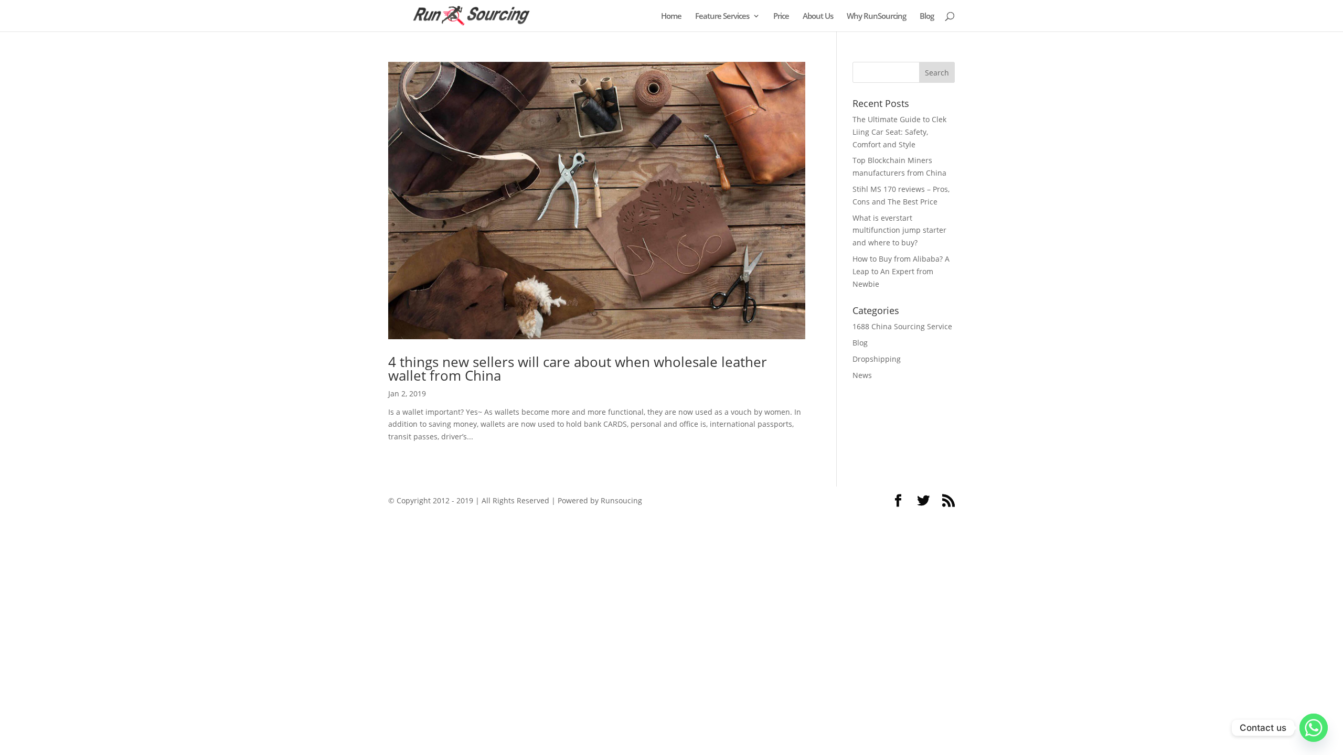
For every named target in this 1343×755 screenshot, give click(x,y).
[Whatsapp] (1313, 728)
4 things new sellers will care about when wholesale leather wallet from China (577, 368)
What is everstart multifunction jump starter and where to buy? (899, 230)
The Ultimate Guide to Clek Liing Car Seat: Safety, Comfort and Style (899, 131)
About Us (818, 16)
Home (671, 16)
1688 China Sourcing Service (902, 326)
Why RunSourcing (876, 16)
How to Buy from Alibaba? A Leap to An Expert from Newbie (901, 271)
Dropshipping (876, 359)
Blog (927, 16)
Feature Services (722, 16)
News (862, 375)
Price (781, 16)
